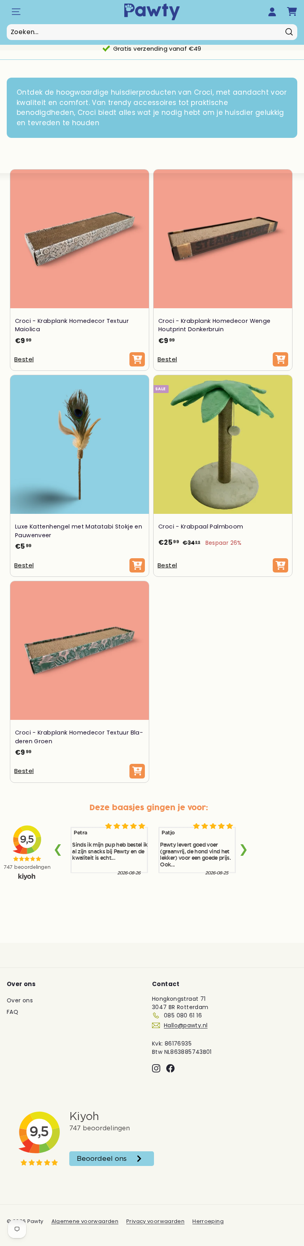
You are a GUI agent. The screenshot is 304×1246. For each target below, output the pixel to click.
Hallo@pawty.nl (185, 1025)
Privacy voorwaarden (155, 1221)
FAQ (12, 1012)
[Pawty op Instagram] (156, 1068)
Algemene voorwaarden (85, 1221)
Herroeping (208, 1221)
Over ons (20, 1000)
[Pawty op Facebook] (170, 1068)
